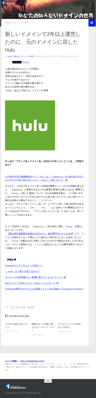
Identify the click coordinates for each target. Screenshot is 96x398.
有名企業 (31, 307)
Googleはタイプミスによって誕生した (24, 265)
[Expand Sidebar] (91, 22)
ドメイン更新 (20, 307)
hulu (12, 307)
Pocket (25, 62)
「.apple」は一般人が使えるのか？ (22, 271)
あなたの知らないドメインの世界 (21, 56)
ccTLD (7, 22)
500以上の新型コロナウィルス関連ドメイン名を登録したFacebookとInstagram (44, 288)
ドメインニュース (20, 22)
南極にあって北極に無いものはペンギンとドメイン (43, 327)
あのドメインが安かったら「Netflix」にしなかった (30, 283)
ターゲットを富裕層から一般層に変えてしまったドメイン (34, 277)
